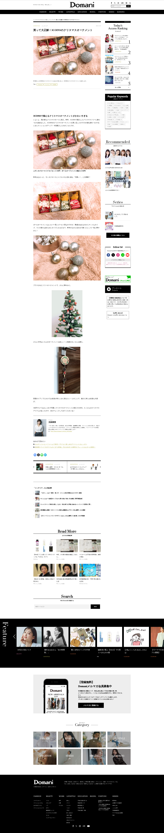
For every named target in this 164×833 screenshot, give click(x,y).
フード (68, 803)
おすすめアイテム (38, 805)
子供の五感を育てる (82, 800)
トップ (34, 19)
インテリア (52, 19)
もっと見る (118, 87)
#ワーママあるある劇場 (113, 121)
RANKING (121, 12)
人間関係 (110, 105)
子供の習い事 (81, 808)
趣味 (127, 107)
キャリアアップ (125, 110)
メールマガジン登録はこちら (118, 259)
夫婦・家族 (69, 815)
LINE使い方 (119, 119)
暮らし (47, 19)
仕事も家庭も (111, 110)
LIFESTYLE (70, 12)
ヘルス (68, 808)
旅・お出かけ (70, 812)
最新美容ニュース (50, 810)
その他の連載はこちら (118, 235)
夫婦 (118, 110)
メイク (47, 800)
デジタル (61, 805)
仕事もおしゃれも (117, 112)
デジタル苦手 (121, 117)
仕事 (60, 803)
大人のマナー (121, 103)
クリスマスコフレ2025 (51, 812)
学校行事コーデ (81, 803)
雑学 (60, 800)
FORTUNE (102, 12)
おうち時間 (125, 105)
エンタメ (69, 805)
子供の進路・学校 (82, 810)
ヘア (47, 805)
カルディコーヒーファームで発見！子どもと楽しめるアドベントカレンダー (61, 444)
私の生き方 (69, 817)
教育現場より (81, 805)
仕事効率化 (115, 107)
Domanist (40, 84)
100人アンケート (70, 820)
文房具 (109, 126)
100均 (122, 107)
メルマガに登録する (91, 705)
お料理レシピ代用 (112, 117)
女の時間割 (115, 124)
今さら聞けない (111, 103)
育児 (109, 107)
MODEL (92, 12)
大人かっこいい (124, 121)
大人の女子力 (118, 105)
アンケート (117, 288)
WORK (60, 12)
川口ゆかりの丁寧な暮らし (114, 114)
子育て (68, 810)
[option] (29, 642)
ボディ (47, 808)
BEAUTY (52, 12)
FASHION (42, 12)
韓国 (123, 114)
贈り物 (68, 822)
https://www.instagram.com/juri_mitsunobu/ (61, 431)
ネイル (47, 815)
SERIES (111, 12)
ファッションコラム (38, 803)
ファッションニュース (39, 808)
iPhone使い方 (111, 119)
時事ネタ (123, 124)
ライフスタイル (41, 19)
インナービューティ (50, 817)
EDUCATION (82, 12)
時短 (109, 124)
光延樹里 (54, 84)
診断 (109, 112)
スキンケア (48, 803)
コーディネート (37, 800)
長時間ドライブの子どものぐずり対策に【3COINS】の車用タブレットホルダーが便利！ (65, 447)
